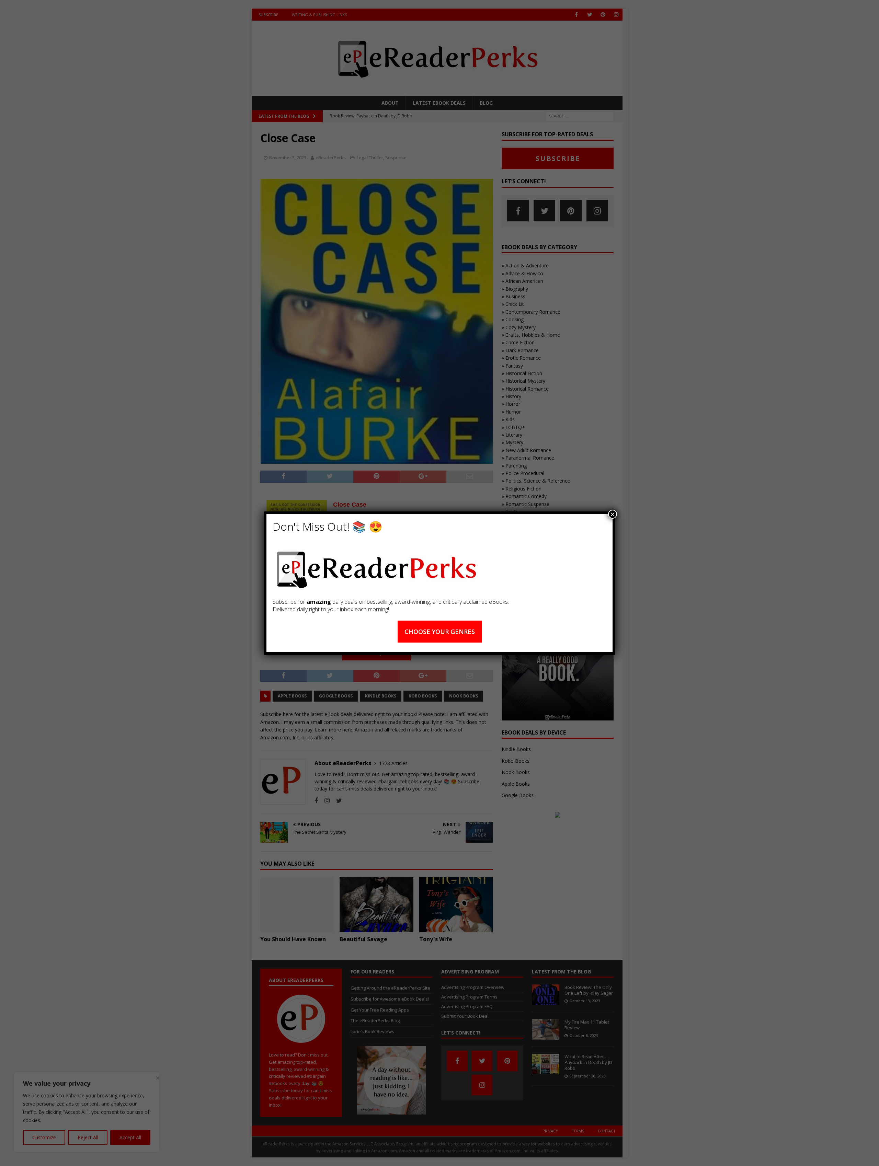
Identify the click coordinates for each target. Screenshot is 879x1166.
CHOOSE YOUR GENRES (439, 631)
